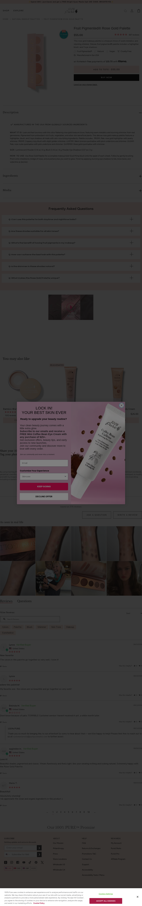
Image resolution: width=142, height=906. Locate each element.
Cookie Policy (39, 903)
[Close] (138, 897)
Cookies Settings (106, 894)
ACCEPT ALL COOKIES (105, 901)
